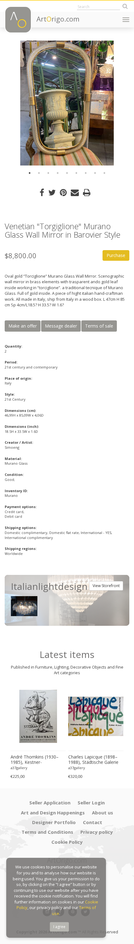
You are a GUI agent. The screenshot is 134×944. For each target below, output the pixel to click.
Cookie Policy (67, 842)
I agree (59, 926)
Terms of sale (99, 326)
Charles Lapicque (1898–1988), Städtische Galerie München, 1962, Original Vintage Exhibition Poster (93, 759)
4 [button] (58, 173)
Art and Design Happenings (53, 812)
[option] (67, 103)
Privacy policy (96, 832)
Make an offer (22, 326)
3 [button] (48, 173)
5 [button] (67, 173)
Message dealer (61, 326)
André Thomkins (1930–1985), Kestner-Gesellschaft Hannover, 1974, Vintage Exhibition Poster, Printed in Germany (38, 759)
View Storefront (106, 585)
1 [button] (29, 173)
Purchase (116, 255)
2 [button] (39, 173)
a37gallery (19, 767)
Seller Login (91, 802)
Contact (92, 822)
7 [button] (86, 173)
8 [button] (95, 173)
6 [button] (76, 173)
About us (102, 812)
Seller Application (49, 802)
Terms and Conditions (47, 832)
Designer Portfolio (54, 822)
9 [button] (104, 173)
